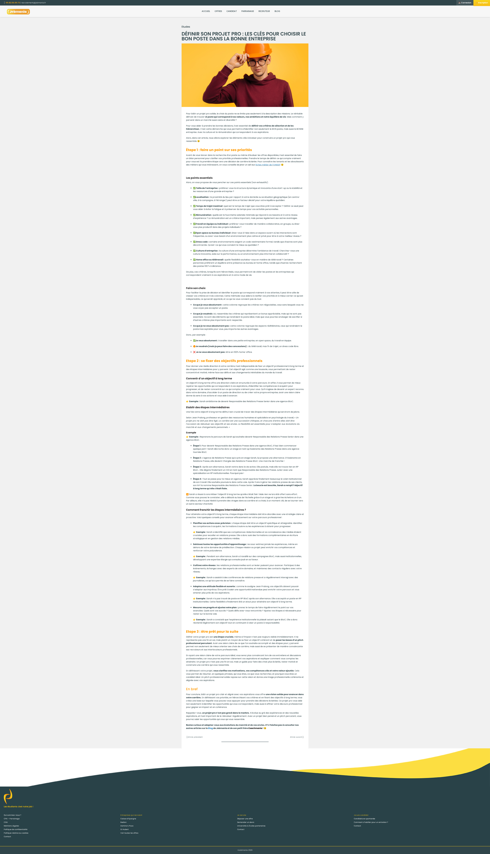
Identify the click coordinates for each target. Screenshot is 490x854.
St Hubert (124, 829)
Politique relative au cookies (16, 833)
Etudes (186, 26)
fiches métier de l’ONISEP (267, 164)
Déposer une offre (245, 818)
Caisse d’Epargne (128, 818)
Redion (123, 822)
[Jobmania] (18, 11)
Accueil (206, 11)
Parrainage (247, 11)
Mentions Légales (11, 826)
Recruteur (264, 11)
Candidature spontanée (364, 818)
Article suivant (296, 737)
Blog (277, 11)
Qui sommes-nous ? (12, 815)
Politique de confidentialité (15, 829)
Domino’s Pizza (126, 826)
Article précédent (195, 737)
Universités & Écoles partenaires (251, 826)
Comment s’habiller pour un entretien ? (371, 822)
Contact (7, 836)
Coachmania (255, 728)
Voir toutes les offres (129, 833)
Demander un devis (245, 822)
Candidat (231, 11)
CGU (6, 822)
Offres (218, 11)
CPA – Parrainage (12, 818)
